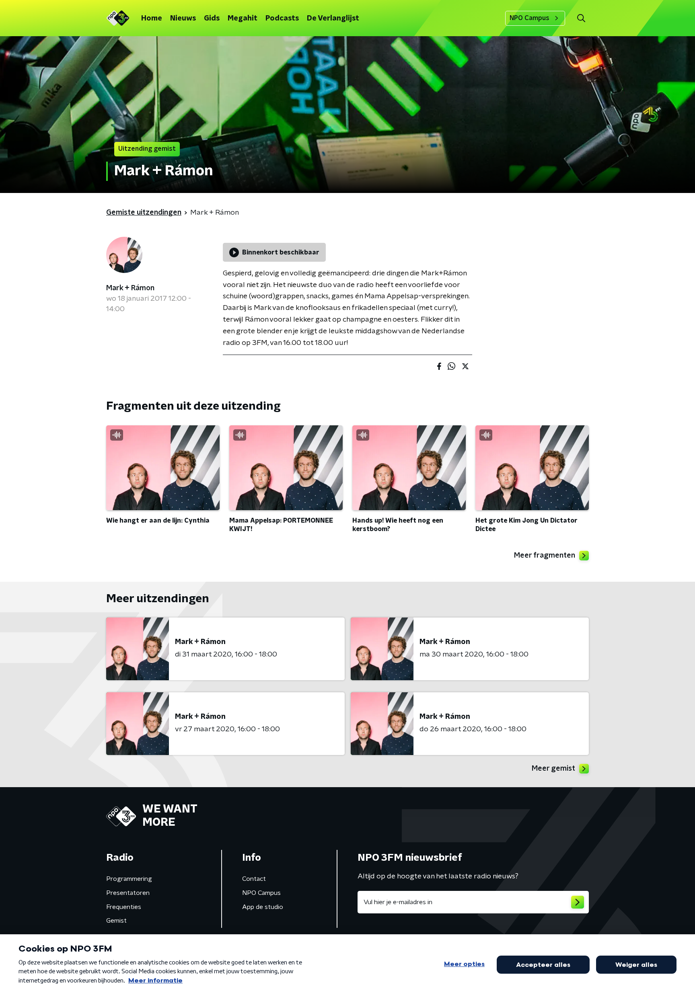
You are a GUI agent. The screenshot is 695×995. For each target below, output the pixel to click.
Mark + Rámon (130, 288)
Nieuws (183, 18)
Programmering (129, 879)
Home (151, 18)
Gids (212, 18)
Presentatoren (128, 893)
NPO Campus (529, 18)
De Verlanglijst (333, 18)
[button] (581, 18)
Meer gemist (553, 768)
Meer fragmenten (544, 555)
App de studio (262, 907)
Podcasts (282, 18)
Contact (254, 879)
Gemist (116, 920)
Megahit (242, 18)
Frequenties (123, 907)
